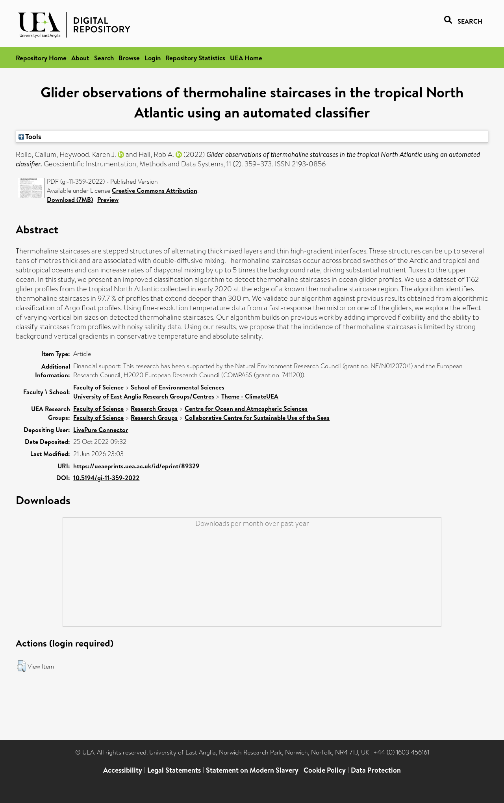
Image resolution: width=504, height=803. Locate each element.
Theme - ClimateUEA (249, 396)
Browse (129, 57)
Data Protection (376, 770)
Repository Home (41, 57)
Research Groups (154, 408)
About (80, 57)
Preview (108, 199)
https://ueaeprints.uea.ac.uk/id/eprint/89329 (136, 466)
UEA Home (246, 57)
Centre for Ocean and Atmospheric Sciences (246, 408)
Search (104, 57)
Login (153, 57)
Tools (32, 136)
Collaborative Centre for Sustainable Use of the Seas (257, 417)
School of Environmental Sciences (177, 387)
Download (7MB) (70, 199)
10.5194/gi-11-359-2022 (106, 477)
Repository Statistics (195, 57)
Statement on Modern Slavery (252, 770)
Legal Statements (174, 770)
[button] (21, 666)
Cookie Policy (325, 770)
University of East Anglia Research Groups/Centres (143, 396)
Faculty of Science (98, 387)
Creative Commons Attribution (154, 190)
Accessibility (122, 770)
